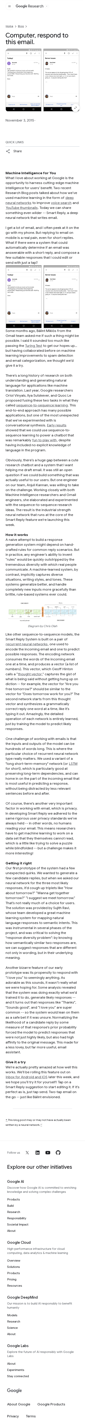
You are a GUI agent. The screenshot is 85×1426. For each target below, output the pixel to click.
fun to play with (44, 440)
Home (9, 26)
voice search (61, 203)
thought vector (30, 674)
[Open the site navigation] (9, 6)
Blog (21, 26)
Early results (56, 425)
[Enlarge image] (75, 108)
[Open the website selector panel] (46, 6)
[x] (27, 1152)
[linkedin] (37, 1152)
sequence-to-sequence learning (42, 405)
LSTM (73, 764)
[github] (58, 1152)
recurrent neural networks (27, 644)
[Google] (14, 1391)
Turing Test (33, 346)
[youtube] (48, 1152)
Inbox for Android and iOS (26, 1077)
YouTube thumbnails (22, 208)
